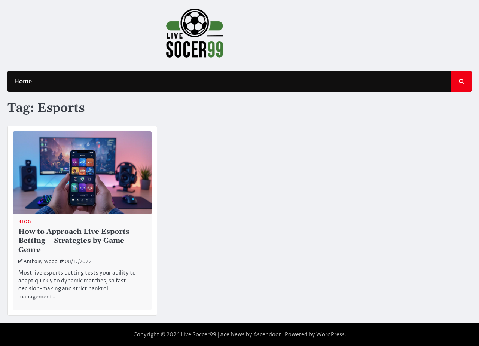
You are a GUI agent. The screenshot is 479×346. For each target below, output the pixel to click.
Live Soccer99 (198, 334)
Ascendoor (267, 334)
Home (23, 81)
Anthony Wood (41, 262)
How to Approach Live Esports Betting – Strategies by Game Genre (73, 240)
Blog (24, 222)
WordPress (330, 334)
